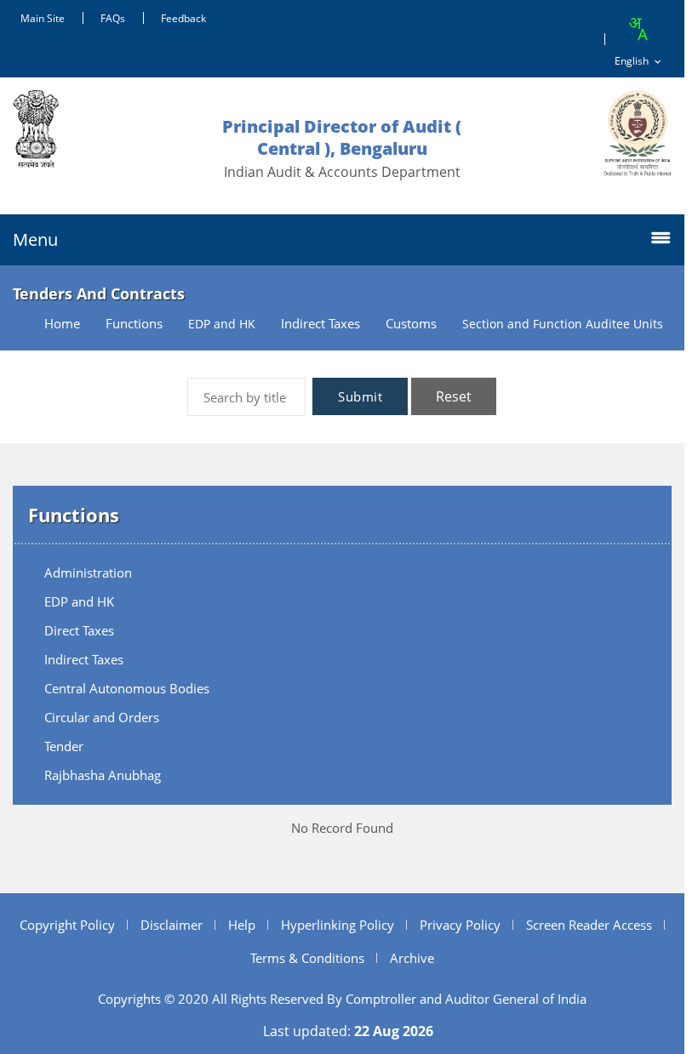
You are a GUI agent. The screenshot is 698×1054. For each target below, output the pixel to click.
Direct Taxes (79, 630)
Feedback (183, 18)
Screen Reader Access (589, 924)
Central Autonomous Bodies (126, 688)
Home (62, 324)
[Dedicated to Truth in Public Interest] (638, 133)
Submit (360, 396)
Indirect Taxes (320, 324)
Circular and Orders (101, 717)
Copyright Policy (67, 924)
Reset (454, 396)
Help (241, 924)
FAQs (112, 18)
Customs (411, 324)
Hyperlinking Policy (337, 924)
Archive (412, 957)
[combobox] (638, 29)
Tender (63, 746)
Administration (88, 572)
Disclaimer (171, 924)
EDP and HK (79, 601)
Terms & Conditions (307, 957)
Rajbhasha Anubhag (102, 774)
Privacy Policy (460, 924)
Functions (134, 324)
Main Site (42, 18)
